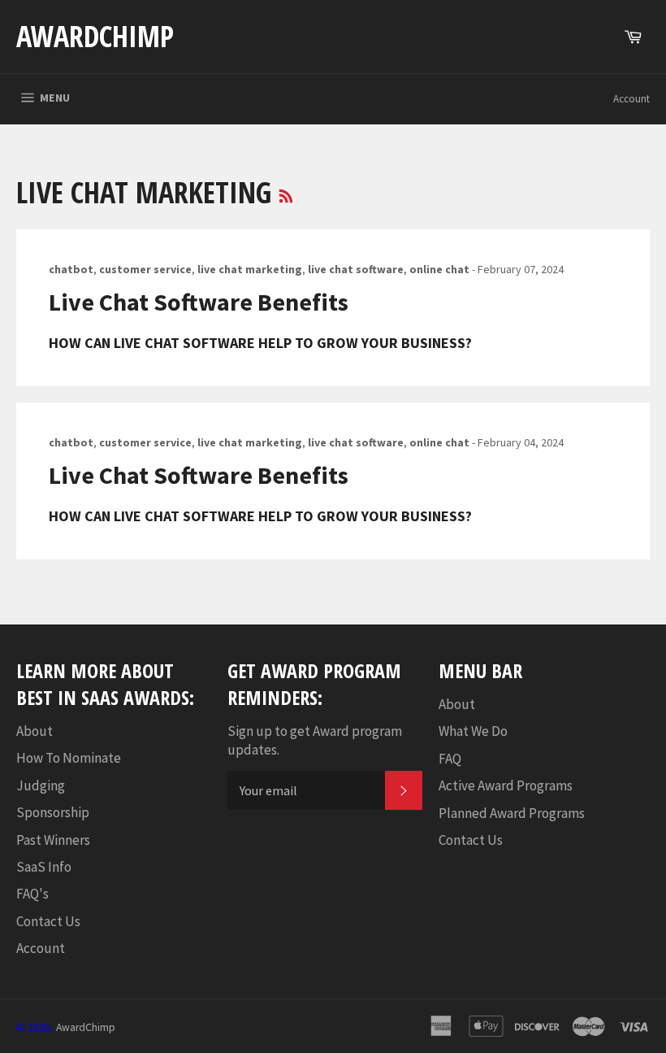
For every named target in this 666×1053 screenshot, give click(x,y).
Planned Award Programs (512, 813)
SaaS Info (43, 867)
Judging (40, 785)
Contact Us (48, 921)
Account (631, 99)
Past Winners (53, 840)
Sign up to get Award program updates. (314, 740)
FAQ (450, 759)
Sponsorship (52, 812)
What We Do (473, 731)
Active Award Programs (506, 785)
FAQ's (32, 894)
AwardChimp (95, 36)
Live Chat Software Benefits (198, 301)
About (34, 731)
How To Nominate (68, 758)
